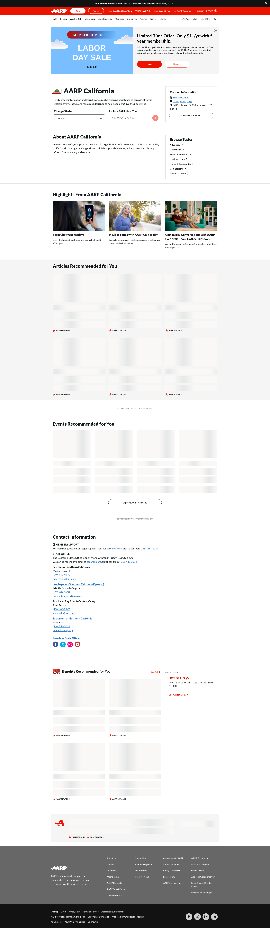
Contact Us (140, 858)
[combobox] (134, 118)
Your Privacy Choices (74, 921)
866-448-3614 (129, 561)
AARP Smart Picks (143, 11)
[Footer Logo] (70, 868)
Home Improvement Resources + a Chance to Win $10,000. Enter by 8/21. (132, 3)
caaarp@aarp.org (182, 101)
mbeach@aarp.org (63, 630)
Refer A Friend (142, 876)
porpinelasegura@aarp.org (67, 596)
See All (154, 672)
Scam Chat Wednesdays (68, 234)
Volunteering (176, 168)
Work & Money (178, 173)
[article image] (79, 230)
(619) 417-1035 (61, 574)
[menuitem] (54, 20)
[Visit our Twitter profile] (63, 644)
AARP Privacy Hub (70, 911)
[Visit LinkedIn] (214, 916)
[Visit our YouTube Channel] (77, 644)
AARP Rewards (184, 11)
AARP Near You (114, 895)
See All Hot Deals (177, 694)
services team (114, 548)
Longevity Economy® (201, 892)
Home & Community (180, 164)
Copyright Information (98, 916)
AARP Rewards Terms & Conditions (68, 916)
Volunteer (111, 870)
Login (210, 10)
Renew (176, 64)
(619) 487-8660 (61, 592)
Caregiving (175, 149)
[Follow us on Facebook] (55, 644)
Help (202, 19)
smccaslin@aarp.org (64, 613)
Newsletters (141, 870)
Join (149, 64)
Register (200, 11)
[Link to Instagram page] (70, 644)
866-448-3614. (181, 97)
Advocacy (175, 144)
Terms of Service (91, 911)
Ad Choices (56, 921)
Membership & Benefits (119, 11)
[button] (215, 19)
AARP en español (189, 19)
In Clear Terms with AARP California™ (133, 234)
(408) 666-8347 (61, 609)
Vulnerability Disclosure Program (128, 916)
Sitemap (54, 911)
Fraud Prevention (179, 154)
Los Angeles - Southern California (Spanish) (78, 584)
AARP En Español (143, 864)
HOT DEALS (177, 678)
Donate (110, 864)
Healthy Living (177, 159)
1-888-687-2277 (149, 548)
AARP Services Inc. (172, 883)
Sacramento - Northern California (72, 618)
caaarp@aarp (94, 561)
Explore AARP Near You (123, 111)
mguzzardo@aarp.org (64, 578)
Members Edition (162, 11)
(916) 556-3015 (61, 626)
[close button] (215, 30)
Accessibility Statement (112, 911)
